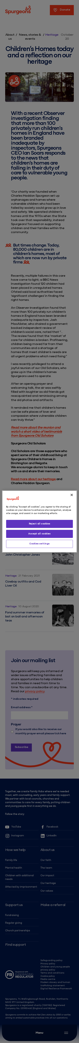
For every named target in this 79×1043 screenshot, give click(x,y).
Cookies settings (39, 544)
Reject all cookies (39, 524)
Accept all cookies (39, 534)
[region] (39, 521)
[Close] (71, 495)
